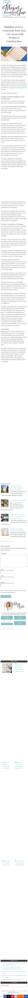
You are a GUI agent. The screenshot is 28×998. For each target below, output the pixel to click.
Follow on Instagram (20, 623)
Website (3, 582)
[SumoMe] (26, 996)
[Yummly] (23, 996)
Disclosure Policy (19, 991)
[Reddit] (19, 996)
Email (2, 576)
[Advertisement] (14, 185)
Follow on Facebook (6, 617)
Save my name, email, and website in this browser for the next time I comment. (13, 591)
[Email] (16, 996)
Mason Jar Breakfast (14, 9)
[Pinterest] (12, 996)
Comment (4, 553)
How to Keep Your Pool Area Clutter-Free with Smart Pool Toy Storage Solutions (17, 516)
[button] (14, 21)
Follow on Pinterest (20, 617)
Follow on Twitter (6, 623)
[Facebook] (5, 996)
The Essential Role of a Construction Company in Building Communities (16, 488)
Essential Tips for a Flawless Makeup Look (13, 979)
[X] (9, 996)
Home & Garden (10, 44)
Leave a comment (18, 44)
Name (2, 569)
